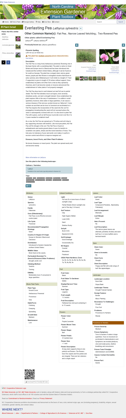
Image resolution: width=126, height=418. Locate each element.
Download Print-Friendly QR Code (37, 382)
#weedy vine (48, 180)
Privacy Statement (46, 398)
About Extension (7, 413)
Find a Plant (16, 22)
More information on (36, 157)
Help (39, 22)
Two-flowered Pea (108, 33)
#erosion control (40, 178)
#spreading (64, 178)
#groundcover (49, 178)
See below (29, 58)
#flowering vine (57, 178)
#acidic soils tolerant (40, 180)
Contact (56, 22)
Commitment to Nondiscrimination (20, 398)
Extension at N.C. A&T (76, 413)
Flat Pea (61, 33)
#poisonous (29, 178)
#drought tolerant (30, 180)
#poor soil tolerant (30, 181)
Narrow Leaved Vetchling (82, 33)
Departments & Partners (29, 413)
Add (29, 186)
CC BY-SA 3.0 (115, 70)
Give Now (47, 22)
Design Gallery (29, 22)
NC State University (8, 392)
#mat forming (66, 180)
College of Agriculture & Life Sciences (53, 413)
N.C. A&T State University (27, 392)
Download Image (91, 71)
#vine (34, 178)
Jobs (17, 413)
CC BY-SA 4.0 (92, 69)
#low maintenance (57, 180)
